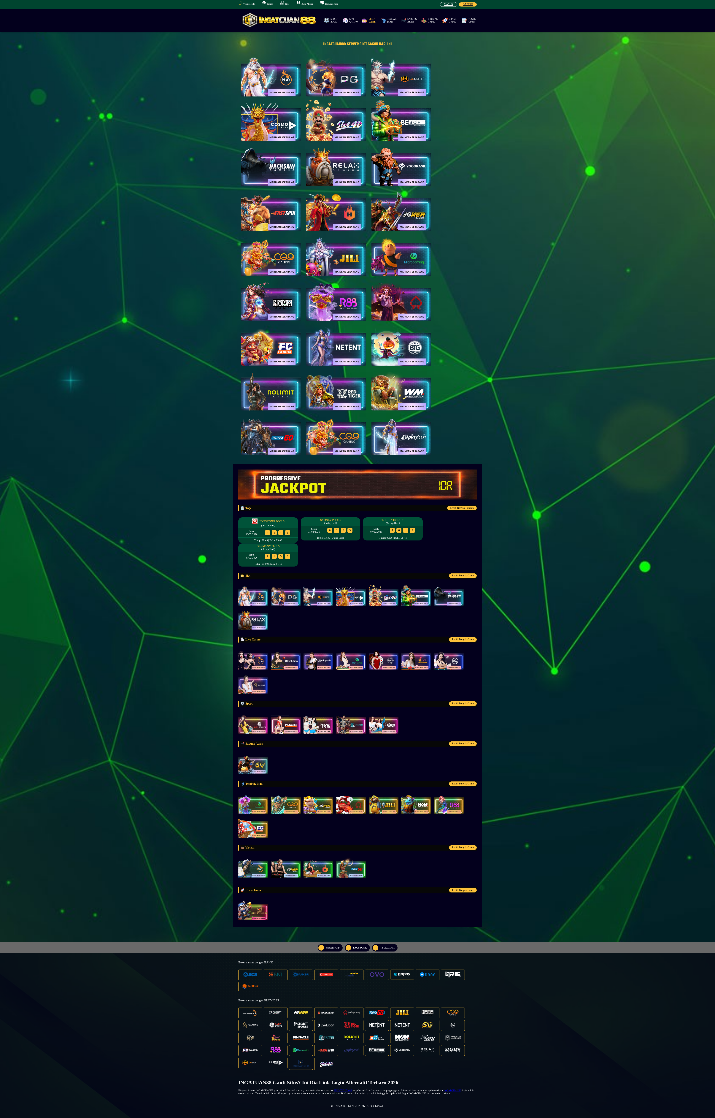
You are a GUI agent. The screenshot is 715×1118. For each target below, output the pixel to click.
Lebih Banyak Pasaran (462, 508)
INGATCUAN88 (343, 1090)
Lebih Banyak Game (463, 575)
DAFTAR (468, 4)
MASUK (448, 4)
